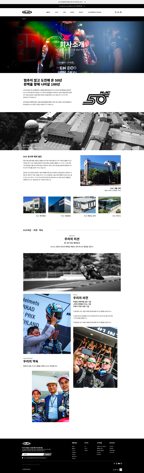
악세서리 (74, 458)
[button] (48, 12)
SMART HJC (74, 456)
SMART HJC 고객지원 (101, 446)
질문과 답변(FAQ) (100, 450)
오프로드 (74, 454)
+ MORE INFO (26, 469)
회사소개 (111, 446)
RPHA (73, 446)
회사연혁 (111, 448)
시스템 (73, 450)
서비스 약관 (112, 452)
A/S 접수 (98, 452)
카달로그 (86, 450)
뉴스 (85, 446)
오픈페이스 (74, 452)
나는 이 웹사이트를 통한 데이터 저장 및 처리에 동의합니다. (35, 458)
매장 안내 (99, 454)
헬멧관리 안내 (99, 448)
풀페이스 (74, 448)
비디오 (85, 448)
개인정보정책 (112, 450)
